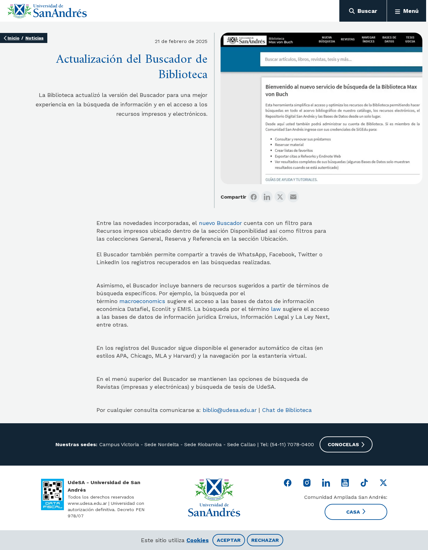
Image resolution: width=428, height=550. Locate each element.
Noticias (34, 37)
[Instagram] (307, 483)
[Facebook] (253, 196)
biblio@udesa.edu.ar (230, 410)
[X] (280, 196)
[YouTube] (345, 483)
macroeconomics (142, 301)
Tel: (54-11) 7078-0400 (286, 444)
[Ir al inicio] (47, 11)
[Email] (293, 196)
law (276, 309)
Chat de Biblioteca (287, 410)
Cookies (197, 540)
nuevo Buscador (220, 223)
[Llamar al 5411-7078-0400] (52, 494)
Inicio (13, 37)
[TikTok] (364, 483)
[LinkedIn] (267, 196)
